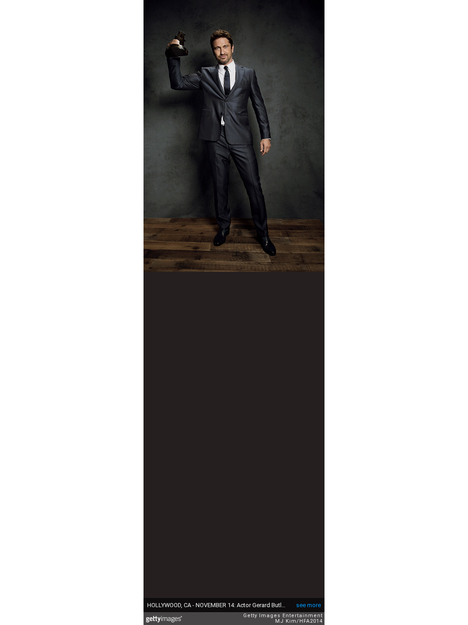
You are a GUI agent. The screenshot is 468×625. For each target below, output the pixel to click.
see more (308, 605)
